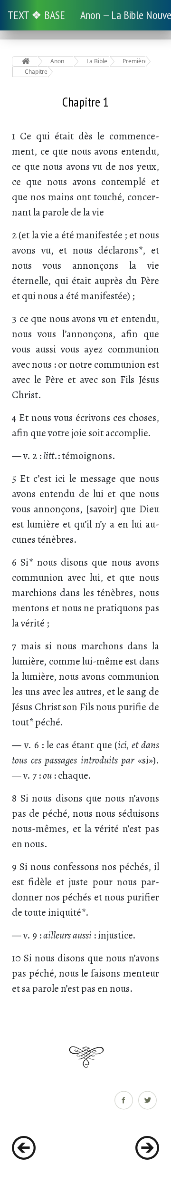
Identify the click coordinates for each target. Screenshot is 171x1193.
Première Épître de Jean (134, 61)
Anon (57, 61)
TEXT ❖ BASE (36, 15)
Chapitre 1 (36, 72)
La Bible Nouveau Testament (98, 61)
